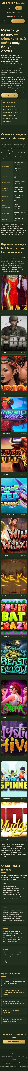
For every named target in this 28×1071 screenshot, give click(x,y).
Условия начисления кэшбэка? (11, 1011)
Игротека (18, 8)
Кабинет (6, 21)
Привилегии (10, 16)
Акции (20, 16)
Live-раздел (10, 8)
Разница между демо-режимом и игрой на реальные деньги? (13, 992)
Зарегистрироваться (18, 20)
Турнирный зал (11, 12)
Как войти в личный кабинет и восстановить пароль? (14, 982)
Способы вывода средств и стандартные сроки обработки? (14, 1002)
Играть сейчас (10, 95)
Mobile (19, 12)
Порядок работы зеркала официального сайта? (12, 1020)
